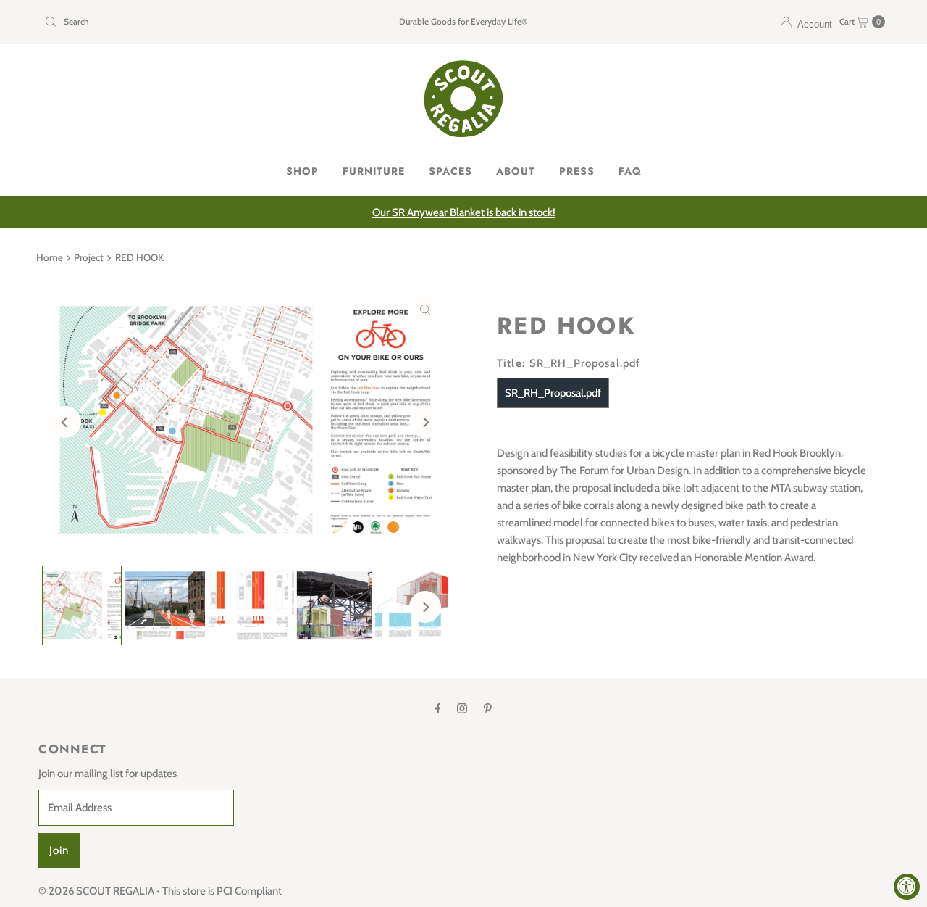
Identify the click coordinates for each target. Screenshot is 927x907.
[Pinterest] (488, 708)
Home (49, 257)
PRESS (577, 171)
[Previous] (65, 422)
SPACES (450, 171)
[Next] (425, 422)
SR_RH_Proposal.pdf (553, 392)
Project (89, 257)
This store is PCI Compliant (222, 891)
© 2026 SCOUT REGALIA (96, 891)
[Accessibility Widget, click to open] (907, 887)
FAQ (630, 171)
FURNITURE (374, 171)
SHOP (302, 171)
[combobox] (176, 21)
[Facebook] (438, 708)
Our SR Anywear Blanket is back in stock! (463, 212)
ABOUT (515, 171)
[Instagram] (462, 708)
